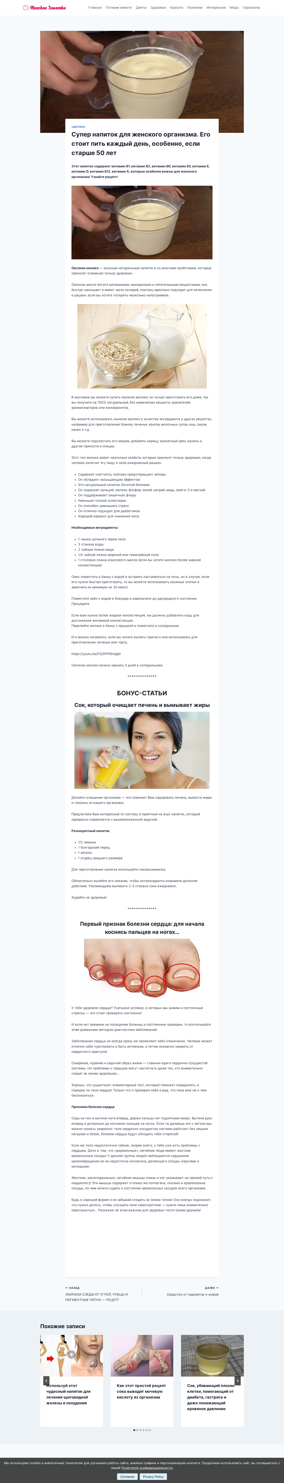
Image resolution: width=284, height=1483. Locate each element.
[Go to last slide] (46, 1380)
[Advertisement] (142, 1242)
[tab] (134, 1430)
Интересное (216, 7)
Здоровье (158, 7)
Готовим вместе (119, 7)
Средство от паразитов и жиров (193, 1291)
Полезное (195, 7)
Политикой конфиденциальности (147, 1468)
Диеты (141, 7)
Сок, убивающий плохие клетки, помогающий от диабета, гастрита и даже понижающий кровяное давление (211, 1397)
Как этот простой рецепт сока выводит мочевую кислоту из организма (141, 1391)
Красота (176, 7)
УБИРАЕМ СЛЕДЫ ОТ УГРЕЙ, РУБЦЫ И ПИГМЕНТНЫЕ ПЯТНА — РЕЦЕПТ (96, 1294)
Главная (95, 7)
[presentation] (71, 1356)
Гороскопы (251, 7)
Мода (234, 7)
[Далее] (238, 1380)
